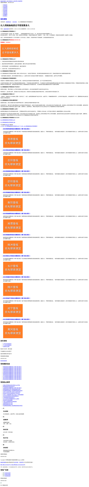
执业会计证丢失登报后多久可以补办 (11, 393)
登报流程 (5, 11)
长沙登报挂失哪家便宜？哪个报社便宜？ (19, 256)
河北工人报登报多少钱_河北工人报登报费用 (13, 394)
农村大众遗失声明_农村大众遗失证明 (11, 392)
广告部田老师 (7, 475)
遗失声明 (5, 9)
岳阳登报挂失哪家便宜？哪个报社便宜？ (19, 150)
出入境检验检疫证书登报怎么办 (8, 119)
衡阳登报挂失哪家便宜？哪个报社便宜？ (19, 192)
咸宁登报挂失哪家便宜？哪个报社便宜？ (19, 298)
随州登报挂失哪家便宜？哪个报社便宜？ (19, 277)
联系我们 (5, 15)
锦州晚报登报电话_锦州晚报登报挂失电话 (12, 390)
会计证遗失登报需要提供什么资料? (11, 398)
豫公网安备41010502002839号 (18, 464)
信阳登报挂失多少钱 (8, 402)
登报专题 (5, 13)
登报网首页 (8, 21)
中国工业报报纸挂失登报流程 (10, 401)
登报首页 (5, 4)
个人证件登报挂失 (7, 345)
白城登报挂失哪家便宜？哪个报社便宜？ (12, 387)
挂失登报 (5, 6)
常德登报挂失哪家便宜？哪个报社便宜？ (19, 129)
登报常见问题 (6, 346)
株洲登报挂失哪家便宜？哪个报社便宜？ (19, 234)
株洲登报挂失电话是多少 (9, 386)
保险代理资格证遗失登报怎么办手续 (11, 385)
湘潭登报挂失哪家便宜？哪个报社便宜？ (19, 213)
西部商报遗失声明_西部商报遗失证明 (11, 389)
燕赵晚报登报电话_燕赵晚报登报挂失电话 (12, 405)
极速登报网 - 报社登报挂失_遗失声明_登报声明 (11, 1)
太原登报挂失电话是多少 (9, 397)
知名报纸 (5, 10)
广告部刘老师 (7, 473)
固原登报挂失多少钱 (8, 404)
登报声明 (5, 7)
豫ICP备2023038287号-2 (6, 464)
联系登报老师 (4, 360)
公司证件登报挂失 (7, 343)
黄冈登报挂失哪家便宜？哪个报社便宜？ (19, 319)
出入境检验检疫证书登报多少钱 (8, 122)
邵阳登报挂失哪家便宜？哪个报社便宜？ (19, 171)
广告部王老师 (7, 474)
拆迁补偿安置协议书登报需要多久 (11, 396)
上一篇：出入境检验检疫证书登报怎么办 (10, 126)
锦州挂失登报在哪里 (8, 400)
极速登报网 (6, 28)
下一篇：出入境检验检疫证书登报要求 (28, 126)
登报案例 (5, 14)
